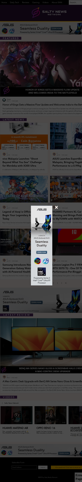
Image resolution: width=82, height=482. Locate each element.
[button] (56, 207)
